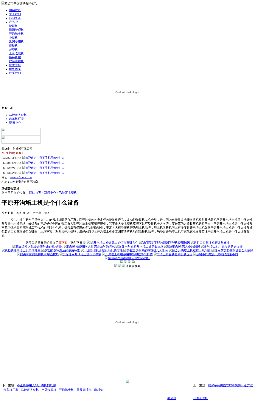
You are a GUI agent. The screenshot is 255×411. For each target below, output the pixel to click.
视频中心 (15, 122)
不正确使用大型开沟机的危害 (36, 385)
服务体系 (15, 69)
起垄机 (13, 49)
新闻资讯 (15, 18)
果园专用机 (16, 41)
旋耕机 (13, 45)
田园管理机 (16, 29)
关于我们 (15, 14)
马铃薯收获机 (18, 114)
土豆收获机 (16, 53)
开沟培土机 (16, 33)
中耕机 (13, 37)
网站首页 (15, 10)
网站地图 (176, 404)
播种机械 (15, 57)
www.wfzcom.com (21, 177)
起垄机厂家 (16, 118)
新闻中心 (50, 192)
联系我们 (15, 73)
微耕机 (13, 25)
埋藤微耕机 (16, 61)
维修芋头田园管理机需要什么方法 (230, 385)
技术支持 (15, 65)
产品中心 (15, 22)
